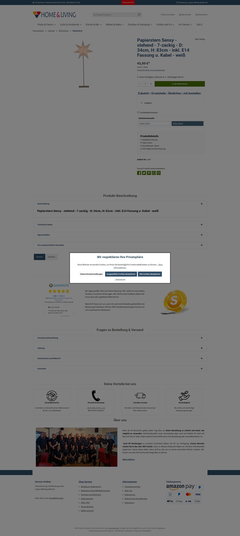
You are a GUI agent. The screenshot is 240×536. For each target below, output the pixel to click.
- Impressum (120, 279)
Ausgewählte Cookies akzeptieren (121, 274)
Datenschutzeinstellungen (91, 274)
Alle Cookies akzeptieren (150, 274)
